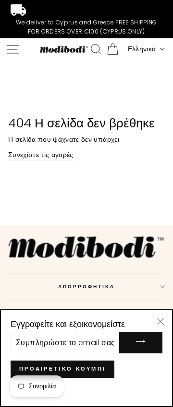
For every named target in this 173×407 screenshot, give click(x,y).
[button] (146, 49)
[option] (86, 19)
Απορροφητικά (86, 286)
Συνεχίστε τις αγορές (41, 154)
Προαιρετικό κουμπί (62, 369)
